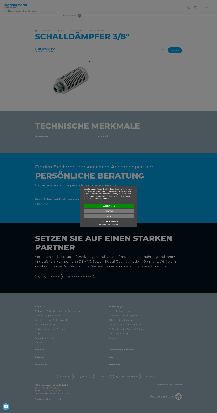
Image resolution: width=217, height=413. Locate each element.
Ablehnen (109, 211)
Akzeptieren (109, 206)
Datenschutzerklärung (112, 224)
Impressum (102, 224)
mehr (109, 216)
